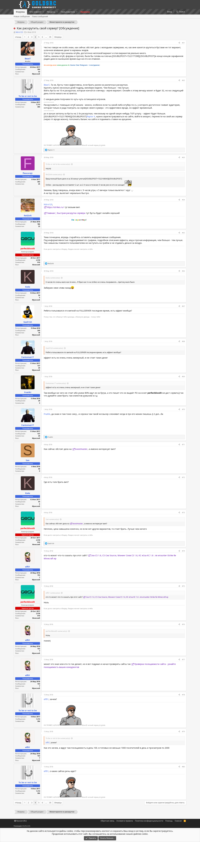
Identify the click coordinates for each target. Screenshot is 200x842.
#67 (183, 306)
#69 (183, 376)
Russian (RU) (21, 821)
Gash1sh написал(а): (54, 348)
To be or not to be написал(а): (58, 164)
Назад (18, 37)
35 (50, 37)
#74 (183, 551)
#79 (183, 731)
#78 (183, 695)
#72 (183, 477)
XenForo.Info (26, 826)
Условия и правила (124, 821)
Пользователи (68, 11)
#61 (183, 43)
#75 (183, 586)
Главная (178, 821)
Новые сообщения (22, 16)
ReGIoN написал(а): (54, 174)
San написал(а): (52, 519)
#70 (183, 409)
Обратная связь (107, 821)
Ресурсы (51, 11)
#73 (183, 512)
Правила (85, 11)
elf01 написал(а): (53, 593)
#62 (183, 80)
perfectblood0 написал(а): (56, 631)
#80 (183, 766)
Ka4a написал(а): (53, 278)
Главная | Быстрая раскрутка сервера (66, 213)
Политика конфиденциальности (149, 821)
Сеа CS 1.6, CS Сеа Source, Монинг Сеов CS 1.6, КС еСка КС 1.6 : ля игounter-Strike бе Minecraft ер (127, 597)
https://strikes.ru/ (55, 207)
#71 (183, 444)
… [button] (46, 37)
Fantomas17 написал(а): (56, 383)
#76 (183, 624)
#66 (183, 271)
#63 (183, 157)
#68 (183, 341)
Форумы (20, 11)
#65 (183, 233)
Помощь (169, 821)
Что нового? (35, 11)
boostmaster (81, 449)
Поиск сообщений (40, 16)
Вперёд (57, 37)
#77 (183, 659)
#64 (183, 200)
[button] (43, 12)
